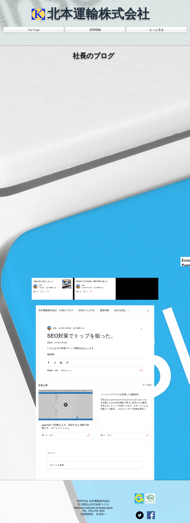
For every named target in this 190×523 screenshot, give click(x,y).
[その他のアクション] (141, 328)
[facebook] (151, 515)
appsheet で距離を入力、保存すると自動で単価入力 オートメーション (65, 426)
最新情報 (104, 310)
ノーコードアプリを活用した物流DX (119, 394)
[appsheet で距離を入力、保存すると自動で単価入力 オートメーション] (66, 405)
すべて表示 (147, 385)
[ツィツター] (140, 515)
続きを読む (120, 310)
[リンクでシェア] (67, 362)
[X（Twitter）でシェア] (55, 362)
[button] (148, 310)
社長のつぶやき (86, 310)
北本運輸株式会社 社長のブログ (55, 310)
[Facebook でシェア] (48, 362)
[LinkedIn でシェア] (61, 362)
